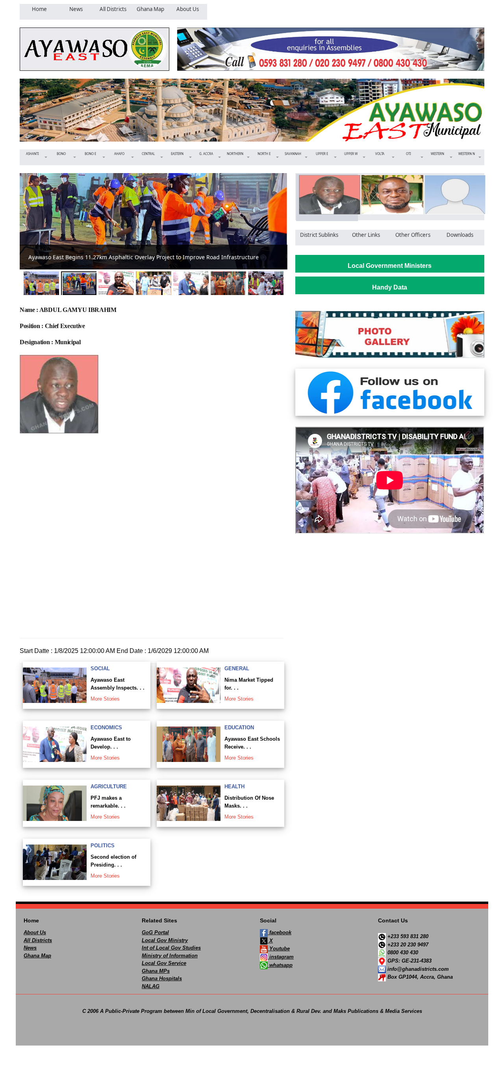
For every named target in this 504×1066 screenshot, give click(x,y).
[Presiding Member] (390, 195)
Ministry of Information (170, 956)
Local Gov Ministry (165, 940)
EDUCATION (239, 727)
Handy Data (389, 287)
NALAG (150, 986)
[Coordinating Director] (453, 195)
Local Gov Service (164, 963)
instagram (281, 957)
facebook (279, 932)
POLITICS (103, 845)
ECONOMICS (106, 727)
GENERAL (236, 668)
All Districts (38, 940)
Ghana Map (37, 956)
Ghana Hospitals (162, 978)
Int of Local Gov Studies (171, 948)
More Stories (105, 699)
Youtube (279, 949)
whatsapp (280, 965)
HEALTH (234, 786)
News (30, 948)
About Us (35, 932)
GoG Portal (155, 932)
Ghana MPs (156, 971)
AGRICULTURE (109, 786)
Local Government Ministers (390, 265)
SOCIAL (100, 668)
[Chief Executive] (327, 195)
